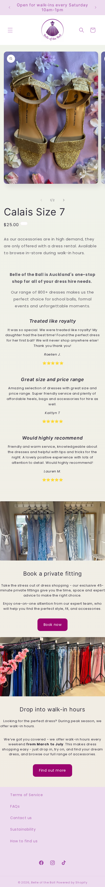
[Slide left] (41, 200)
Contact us (21, 817)
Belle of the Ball (43, 882)
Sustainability (23, 829)
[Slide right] (63, 200)
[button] (10, 30)
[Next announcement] (95, 7)
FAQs (15, 806)
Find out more (52, 770)
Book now (53, 624)
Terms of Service (26, 794)
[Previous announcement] (9, 7)
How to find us (23, 841)
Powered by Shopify (72, 882)
